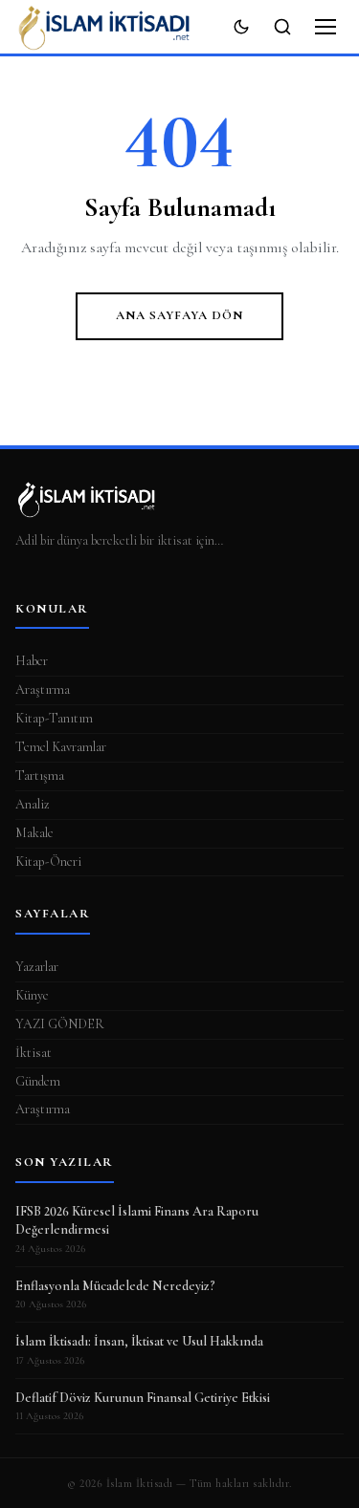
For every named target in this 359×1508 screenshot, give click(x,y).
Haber (31, 661)
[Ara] (282, 27)
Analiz (32, 804)
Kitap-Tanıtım (54, 718)
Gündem (37, 1081)
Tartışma (39, 775)
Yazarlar (36, 967)
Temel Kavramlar (60, 747)
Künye (32, 995)
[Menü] (325, 26)
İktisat (33, 1053)
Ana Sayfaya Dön (179, 315)
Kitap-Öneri (48, 861)
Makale (34, 833)
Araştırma (42, 689)
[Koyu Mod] (241, 27)
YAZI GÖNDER (59, 1024)
